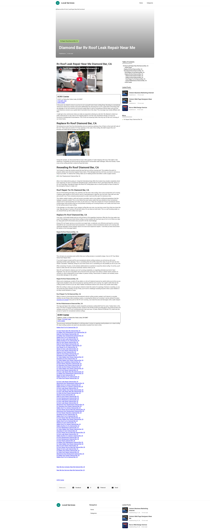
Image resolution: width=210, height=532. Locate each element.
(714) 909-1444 (61, 101)
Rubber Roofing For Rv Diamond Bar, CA (68, 340)
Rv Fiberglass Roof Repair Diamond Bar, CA (69, 365)
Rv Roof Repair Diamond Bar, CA (66, 440)
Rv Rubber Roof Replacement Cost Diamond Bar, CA (71, 332)
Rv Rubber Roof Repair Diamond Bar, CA (68, 450)
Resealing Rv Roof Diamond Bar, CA (67, 355)
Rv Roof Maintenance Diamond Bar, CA (68, 399)
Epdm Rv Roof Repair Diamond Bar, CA (68, 334)
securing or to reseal (62, 300)
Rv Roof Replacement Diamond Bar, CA (68, 398)
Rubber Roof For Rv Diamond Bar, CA (67, 327)
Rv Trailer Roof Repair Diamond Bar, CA (68, 378)
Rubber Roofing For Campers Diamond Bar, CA (70, 386)
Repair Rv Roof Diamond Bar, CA (66, 375)
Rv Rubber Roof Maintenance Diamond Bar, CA (70, 442)
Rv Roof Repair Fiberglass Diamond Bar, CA (69, 345)
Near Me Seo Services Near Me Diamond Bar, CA (71, 470)
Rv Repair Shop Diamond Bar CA (69, 41)
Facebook (78, 487)
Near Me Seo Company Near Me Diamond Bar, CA (71, 467)
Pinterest (103, 487)
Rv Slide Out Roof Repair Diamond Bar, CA (69, 367)
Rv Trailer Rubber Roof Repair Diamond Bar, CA (70, 357)
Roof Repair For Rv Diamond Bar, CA (67, 347)
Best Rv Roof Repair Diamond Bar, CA (67, 342)
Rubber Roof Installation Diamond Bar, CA (68, 362)
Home (141, 3)
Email (116, 487)
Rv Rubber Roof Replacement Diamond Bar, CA (70, 335)
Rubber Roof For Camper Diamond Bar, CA (69, 385)
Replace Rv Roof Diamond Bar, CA (66, 352)
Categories (150, 3)
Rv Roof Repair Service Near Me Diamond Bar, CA (71, 409)
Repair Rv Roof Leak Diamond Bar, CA (67, 339)
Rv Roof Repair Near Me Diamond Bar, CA (68, 331)
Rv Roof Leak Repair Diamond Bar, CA (67, 381)
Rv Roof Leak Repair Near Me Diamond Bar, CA (70, 372)
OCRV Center (61, 102)
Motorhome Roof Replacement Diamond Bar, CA (70, 383)
